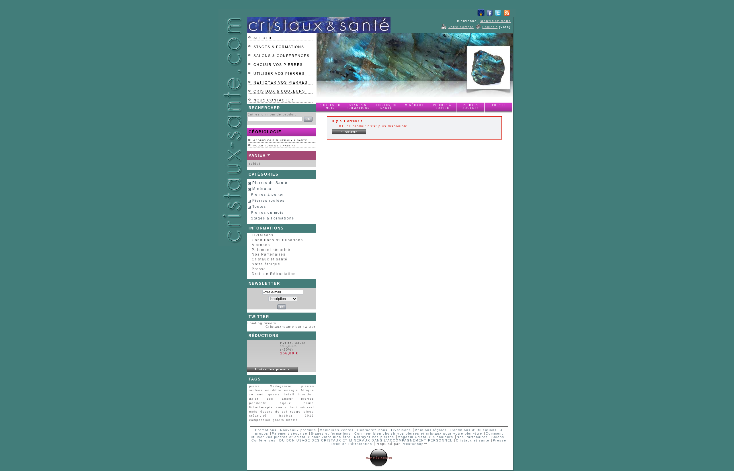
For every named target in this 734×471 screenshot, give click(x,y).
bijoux (285, 403)
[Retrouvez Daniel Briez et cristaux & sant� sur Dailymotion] (481, 15)
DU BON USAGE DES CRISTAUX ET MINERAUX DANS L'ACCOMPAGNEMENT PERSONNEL (366, 440)
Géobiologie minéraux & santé (280, 140)
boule (309, 403)
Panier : (489, 27)
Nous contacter (273, 100)
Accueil (263, 38)
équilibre (273, 390)
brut (293, 407)
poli (270, 398)
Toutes (499, 105)
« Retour (349, 131)
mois (253, 411)
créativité (258, 415)
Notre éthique (266, 264)
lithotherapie (261, 407)
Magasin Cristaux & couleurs (425, 437)
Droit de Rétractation (274, 274)
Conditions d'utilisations (277, 240)
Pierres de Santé (386, 106)
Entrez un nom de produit (271, 114)
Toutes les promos (272, 369)
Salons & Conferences (281, 56)
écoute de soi (274, 411)
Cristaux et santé (270, 259)
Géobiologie (265, 132)
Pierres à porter (442, 106)
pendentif (258, 403)
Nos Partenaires (269, 254)
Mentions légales (431, 430)
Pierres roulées (470, 106)
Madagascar (281, 386)
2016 (309, 415)
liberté (292, 419)
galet (254, 398)
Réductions (264, 335)
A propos (261, 245)
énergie (291, 390)
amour (287, 398)
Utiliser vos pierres (278, 74)
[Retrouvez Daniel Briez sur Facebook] (489, 15)
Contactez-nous (372, 430)
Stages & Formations (278, 47)
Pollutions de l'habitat (274, 145)
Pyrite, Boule (293, 342)
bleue (309, 411)
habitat (285, 415)
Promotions (266, 430)
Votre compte (461, 27)
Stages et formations (331, 433)
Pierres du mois (330, 106)
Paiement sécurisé (271, 250)
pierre (254, 386)
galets (278, 419)
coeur (281, 407)
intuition (306, 394)
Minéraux (414, 105)
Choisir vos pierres (278, 65)
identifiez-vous (495, 21)
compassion (260, 419)
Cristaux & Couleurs (279, 91)
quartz (274, 394)
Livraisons (263, 235)
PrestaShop (413, 444)
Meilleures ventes (337, 430)
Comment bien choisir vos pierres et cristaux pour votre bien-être (418, 433)
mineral (307, 407)
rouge (295, 411)
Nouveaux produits (298, 430)
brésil (289, 394)
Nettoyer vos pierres (280, 83)
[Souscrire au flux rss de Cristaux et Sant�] (506, 15)
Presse (259, 269)
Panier (257, 155)
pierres (307, 398)
